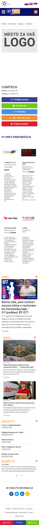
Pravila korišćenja (11, 512)
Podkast (5, 277)
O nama (29, 509)
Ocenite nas (21, 106)
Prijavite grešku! (21, 124)
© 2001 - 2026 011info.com (15, 509)
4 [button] (22, 475)
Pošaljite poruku (21, 99)
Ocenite (33, 522)
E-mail (30, 512)
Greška (7, 522)
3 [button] (20, 475)
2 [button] (18, 475)
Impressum (23, 512)
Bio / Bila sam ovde (21, 118)
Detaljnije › (6, 331)
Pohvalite (20, 112)
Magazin (6, 337)
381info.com (19, 516)
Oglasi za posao (8, 421)
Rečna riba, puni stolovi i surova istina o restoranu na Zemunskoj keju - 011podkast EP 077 (19, 307)
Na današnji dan (8, 461)
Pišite (21, 522)
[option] (19, 467)
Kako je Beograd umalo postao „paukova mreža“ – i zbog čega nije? (18, 366)
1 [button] (16, 475)
